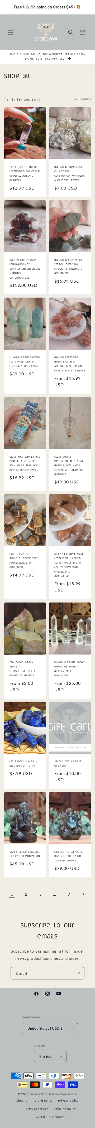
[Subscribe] (78, 973)
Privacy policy (68, 1100)
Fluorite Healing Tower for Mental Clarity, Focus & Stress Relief (25, 362)
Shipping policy (65, 1108)
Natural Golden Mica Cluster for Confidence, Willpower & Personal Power (69, 173)
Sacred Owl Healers (44, 1094)
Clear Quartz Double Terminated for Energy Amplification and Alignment (25, 173)
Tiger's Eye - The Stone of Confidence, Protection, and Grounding (24, 561)
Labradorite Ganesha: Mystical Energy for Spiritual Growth (68, 856)
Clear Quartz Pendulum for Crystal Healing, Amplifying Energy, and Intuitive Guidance (69, 465)
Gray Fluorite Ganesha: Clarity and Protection (25, 854)
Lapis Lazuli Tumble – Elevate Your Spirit (24, 764)
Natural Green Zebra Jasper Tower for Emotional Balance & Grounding (68, 266)
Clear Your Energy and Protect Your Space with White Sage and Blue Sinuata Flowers (25, 463)
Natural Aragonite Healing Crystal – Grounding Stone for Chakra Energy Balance (70, 364)
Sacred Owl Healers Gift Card (68, 764)
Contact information (50, 1116)
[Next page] (83, 894)
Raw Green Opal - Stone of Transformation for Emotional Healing (23, 669)
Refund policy (43, 1100)
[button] (10, 32)
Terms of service (36, 1108)
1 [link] (12, 894)
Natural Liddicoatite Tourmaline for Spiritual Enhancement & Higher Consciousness (25, 268)
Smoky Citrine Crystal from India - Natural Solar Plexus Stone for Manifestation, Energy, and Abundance (69, 565)
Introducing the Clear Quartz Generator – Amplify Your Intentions (69, 669)
